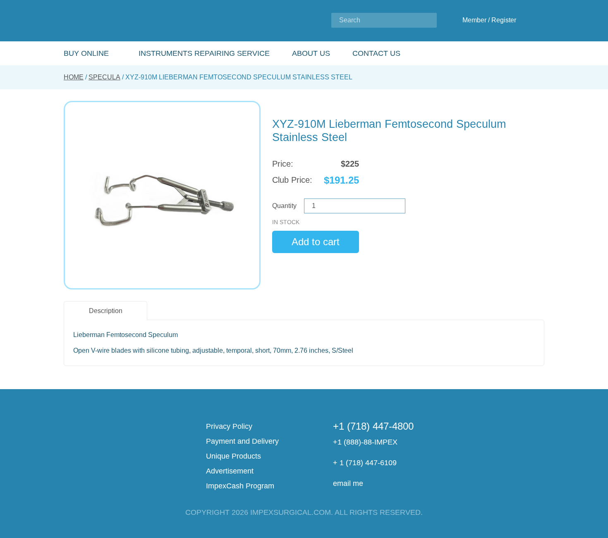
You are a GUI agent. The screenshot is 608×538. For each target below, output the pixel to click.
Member (474, 20)
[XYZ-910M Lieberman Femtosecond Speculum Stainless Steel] (162, 195)
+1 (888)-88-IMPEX (365, 442)
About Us (311, 53)
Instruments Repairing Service (204, 53)
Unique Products (233, 456)
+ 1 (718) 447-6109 (365, 463)
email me (348, 483)
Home (74, 77)
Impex (118, 21)
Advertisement (230, 471)
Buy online (86, 53)
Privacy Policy (229, 426)
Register (503, 20)
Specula (104, 77)
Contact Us (376, 53)
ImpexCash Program (240, 486)
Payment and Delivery (242, 441)
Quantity (284, 205)
